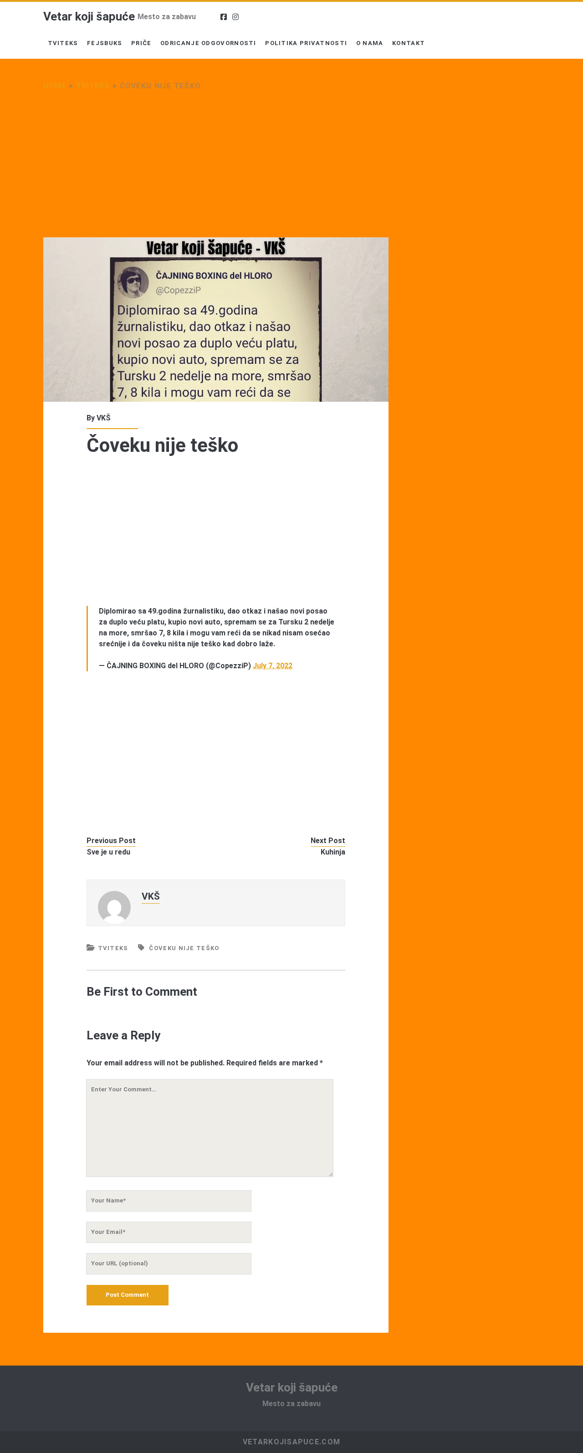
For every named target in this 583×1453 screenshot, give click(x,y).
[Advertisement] (216, 170)
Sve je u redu (108, 852)
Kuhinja (333, 852)
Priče (141, 43)
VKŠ (104, 418)
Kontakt (408, 43)
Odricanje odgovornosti (208, 43)
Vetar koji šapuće (89, 16)
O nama (370, 43)
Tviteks (63, 43)
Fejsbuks (104, 43)
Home (54, 86)
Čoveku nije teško (184, 948)
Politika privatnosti (306, 43)
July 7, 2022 (272, 665)
